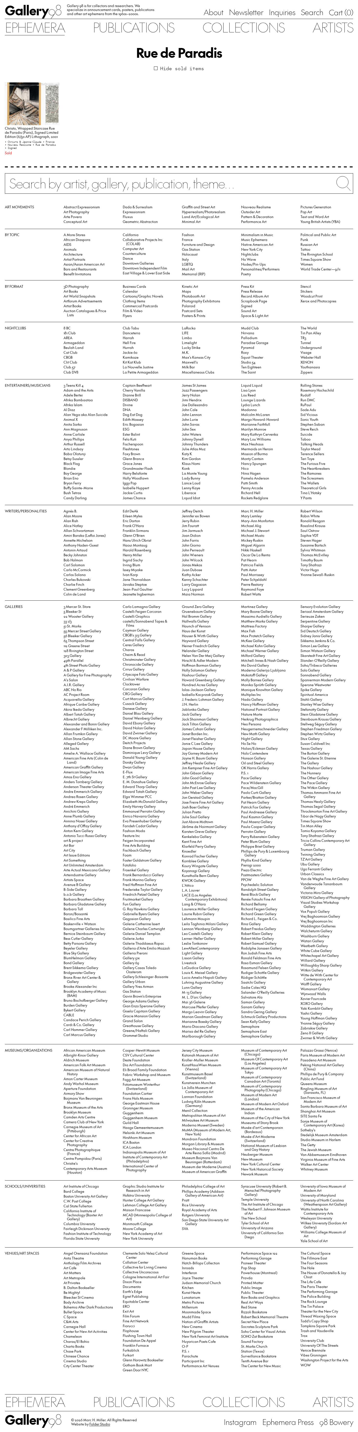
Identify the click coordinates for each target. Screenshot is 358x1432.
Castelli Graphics (136, 616)
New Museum (252, 1159)
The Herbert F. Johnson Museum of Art (265, 1211)
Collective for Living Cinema (145, 1267)
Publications (133, 27)
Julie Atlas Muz (194, 449)
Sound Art (248, 310)
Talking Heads (312, 444)
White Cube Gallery (316, 950)
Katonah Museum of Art (200, 1055)
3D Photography (76, 286)
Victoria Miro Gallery (317, 892)
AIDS (67, 244)
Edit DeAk (130, 511)
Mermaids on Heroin (257, 449)
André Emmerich (77, 806)
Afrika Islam (73, 405)
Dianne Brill (132, 395)
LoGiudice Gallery (196, 967)
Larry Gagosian (194, 584)
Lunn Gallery (192, 987)
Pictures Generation (316, 207)
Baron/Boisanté (76, 914)
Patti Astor (249, 569)
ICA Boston (131, 1142)
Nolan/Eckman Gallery (259, 748)
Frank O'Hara (133, 525)
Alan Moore (73, 516)
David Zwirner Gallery (140, 733)
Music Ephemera (254, 239)
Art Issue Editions (77, 855)
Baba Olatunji (75, 454)
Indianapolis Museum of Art (144, 1152)
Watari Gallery (312, 941)
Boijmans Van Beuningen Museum (83, 1100)
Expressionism (134, 212)
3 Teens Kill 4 (74, 385)
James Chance (134, 498)
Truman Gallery (313, 849)
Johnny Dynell (193, 439)
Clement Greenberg (79, 589)
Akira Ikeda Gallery (79, 709)
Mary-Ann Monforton (257, 521)
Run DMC (308, 400)
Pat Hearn (249, 560)
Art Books (71, 291)
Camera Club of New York (84, 1122)
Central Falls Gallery (139, 640)
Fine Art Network (136, 1321)
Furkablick (131, 1350)
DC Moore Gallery (137, 738)
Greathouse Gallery (138, 1025)
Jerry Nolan (191, 395)
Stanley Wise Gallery (317, 704)
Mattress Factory (254, 626)
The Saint (248, 372)
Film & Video (132, 310)
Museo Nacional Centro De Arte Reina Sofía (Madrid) (204, 1150)
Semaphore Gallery (256, 1036)
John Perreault (193, 550)
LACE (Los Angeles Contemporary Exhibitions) (204, 897)
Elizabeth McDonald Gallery (145, 801)
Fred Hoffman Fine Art (140, 884)
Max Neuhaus (252, 444)
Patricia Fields (252, 565)
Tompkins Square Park (318, 1326)
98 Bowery (336, 1422)
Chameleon (73, 1336)
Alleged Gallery (76, 743)
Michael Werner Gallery (260, 650)
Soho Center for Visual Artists (263, 1331)
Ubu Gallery (310, 864)
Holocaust (190, 254)
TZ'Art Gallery (311, 859)
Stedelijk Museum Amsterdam (324, 1135)
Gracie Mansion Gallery (141, 1016)
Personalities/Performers (260, 269)
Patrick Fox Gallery (256, 807)
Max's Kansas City (196, 357)
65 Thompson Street (79, 640)
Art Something (75, 860)
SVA (185, 1228)
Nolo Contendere (254, 753)
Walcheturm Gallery (316, 931)
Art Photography (76, 212)
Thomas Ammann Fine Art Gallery (321, 794)
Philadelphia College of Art (203, 1186)
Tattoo (305, 249)
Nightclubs (249, 254)
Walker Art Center (315, 1164)
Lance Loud (191, 483)
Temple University (255, 1199)
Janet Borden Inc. (195, 733)
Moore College (134, 1228)
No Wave (248, 259)
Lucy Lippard (192, 589)
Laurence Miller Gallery (200, 909)
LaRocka (189, 328)
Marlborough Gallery (198, 1036)
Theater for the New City (319, 1311)
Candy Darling (75, 498)
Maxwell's (190, 362)
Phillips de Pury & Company (322, 1074)
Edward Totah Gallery (140, 791)
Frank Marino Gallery (139, 879)
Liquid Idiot (191, 498)
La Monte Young (194, 473)
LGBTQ (187, 264)
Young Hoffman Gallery (319, 1018)
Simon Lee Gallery (315, 646)
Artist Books (72, 306)
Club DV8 (71, 372)
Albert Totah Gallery (79, 714)
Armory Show (74, 1093)
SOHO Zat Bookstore (257, 1336)
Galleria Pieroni (135, 953)
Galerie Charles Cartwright (144, 928)
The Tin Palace (312, 1306)
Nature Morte (251, 714)
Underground (311, 347)
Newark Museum (254, 1174)
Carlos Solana (75, 574)
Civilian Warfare (136, 679)
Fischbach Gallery (137, 850)
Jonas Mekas (192, 565)
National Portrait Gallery (260, 709)
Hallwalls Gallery (195, 621)
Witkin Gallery (312, 970)
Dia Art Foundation (137, 1065)
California (131, 234)
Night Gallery (252, 738)
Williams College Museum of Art (323, 1234)
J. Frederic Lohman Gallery (203, 699)
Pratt (185, 1200)
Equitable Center (136, 1301)
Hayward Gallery (195, 640)
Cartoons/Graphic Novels (143, 296)
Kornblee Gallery (195, 861)
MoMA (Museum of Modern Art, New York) (206, 1132)
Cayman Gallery (136, 630)
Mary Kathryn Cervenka (259, 434)
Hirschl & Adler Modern (200, 660)
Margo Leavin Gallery (199, 1011)
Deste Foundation (136, 1060)
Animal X (71, 419)
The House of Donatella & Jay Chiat (323, 1274)
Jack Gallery (191, 714)
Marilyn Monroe (253, 429)
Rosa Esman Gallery (256, 963)
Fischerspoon (133, 444)
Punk (304, 239)
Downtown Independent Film (145, 268)
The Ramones (311, 473)
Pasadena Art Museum (318, 1060)
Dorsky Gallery (134, 762)
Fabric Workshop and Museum (146, 1074)
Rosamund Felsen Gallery (261, 967)
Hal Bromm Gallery (197, 616)
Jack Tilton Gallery (196, 724)
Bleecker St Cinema (79, 1297)
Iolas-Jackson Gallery (199, 689)
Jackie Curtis (132, 492)
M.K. (185, 352)
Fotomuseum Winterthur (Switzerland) (141, 1086)
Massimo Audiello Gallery (261, 616)
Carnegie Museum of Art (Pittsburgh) (83, 1128)
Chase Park (72, 1351)
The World (309, 328)
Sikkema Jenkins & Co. (318, 640)
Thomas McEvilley (315, 555)
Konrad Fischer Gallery (200, 856)
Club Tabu (131, 328)
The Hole (307, 1268)
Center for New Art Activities (85, 1331)
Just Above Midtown (197, 821)
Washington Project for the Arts (324, 1360)
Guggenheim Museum (140, 1117)
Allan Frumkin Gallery (81, 733)
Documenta (132, 1286)
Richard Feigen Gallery (259, 909)
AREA (68, 338)
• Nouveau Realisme (19, 144)
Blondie (69, 468)
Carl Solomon (74, 565)
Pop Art (306, 212)
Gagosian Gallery (137, 918)
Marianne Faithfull (255, 424)
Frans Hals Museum (138, 1098)
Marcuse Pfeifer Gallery (200, 1007)
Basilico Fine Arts (77, 918)
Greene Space (193, 1253)
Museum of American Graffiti (204, 1171)
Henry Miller (132, 555)
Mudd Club (250, 328)
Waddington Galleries (318, 926)
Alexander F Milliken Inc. (83, 729)
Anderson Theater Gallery (84, 786)
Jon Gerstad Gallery (197, 797)
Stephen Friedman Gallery (321, 729)
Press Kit (247, 286)
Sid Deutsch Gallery (316, 631)
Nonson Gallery (253, 758)
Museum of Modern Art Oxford (265, 1104)
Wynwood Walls (313, 993)
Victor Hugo (310, 569)
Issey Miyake (133, 569)
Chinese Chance (76, 1356)
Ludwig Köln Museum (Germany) (199, 1103)
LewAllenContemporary (200, 948)
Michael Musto (252, 535)
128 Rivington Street (79, 650)
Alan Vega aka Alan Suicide (86, 414)
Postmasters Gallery (256, 875)
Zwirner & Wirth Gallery (319, 1038)
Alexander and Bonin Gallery (86, 724)
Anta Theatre (74, 1258)
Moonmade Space (196, 1312)
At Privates (72, 1282)
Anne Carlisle (74, 434)
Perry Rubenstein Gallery (260, 836)
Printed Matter (252, 1282)
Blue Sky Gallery (76, 953)
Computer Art (133, 248)
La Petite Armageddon (140, 372)
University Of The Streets (319, 1345)
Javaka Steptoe (135, 584)
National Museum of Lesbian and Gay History (263, 1147)
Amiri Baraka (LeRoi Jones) (85, 535)
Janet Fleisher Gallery (199, 738)
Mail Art (188, 269)
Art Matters (72, 1272)
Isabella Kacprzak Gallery (202, 694)
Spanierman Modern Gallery (323, 680)
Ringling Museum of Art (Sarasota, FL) (319, 1090)
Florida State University (82, 1238)
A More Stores (74, 234)
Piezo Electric (251, 870)
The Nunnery (311, 773)
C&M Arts (71, 1321)
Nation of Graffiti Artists (200, 1321)
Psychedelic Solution (257, 884)
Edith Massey (133, 419)
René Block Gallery (255, 894)
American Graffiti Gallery (83, 767)
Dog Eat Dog (132, 414)
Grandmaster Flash (138, 468)
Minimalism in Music (257, 234)
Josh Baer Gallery (195, 807)
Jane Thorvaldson (137, 579)
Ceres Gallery (133, 645)
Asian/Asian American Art (84, 264)
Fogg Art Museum (136, 1079)
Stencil (306, 286)
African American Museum (84, 1050)
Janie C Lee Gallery (197, 743)
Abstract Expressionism (82, 207)
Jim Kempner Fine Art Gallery (204, 768)
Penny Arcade (252, 488)
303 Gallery (72, 655)
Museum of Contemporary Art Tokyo (264, 1070)
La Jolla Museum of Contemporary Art (197, 1089)
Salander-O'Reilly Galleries (262, 992)
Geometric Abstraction (140, 221)
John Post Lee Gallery (198, 787)
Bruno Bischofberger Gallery (85, 1000)
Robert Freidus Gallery (258, 928)
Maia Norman (193, 594)
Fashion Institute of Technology (87, 1233)
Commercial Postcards (140, 306)
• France (49, 142)
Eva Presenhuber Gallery (142, 821)
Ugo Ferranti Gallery (316, 869)
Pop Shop (248, 1268)
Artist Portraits (74, 259)
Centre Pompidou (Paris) (83, 1158)
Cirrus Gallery (133, 669)
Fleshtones (131, 449)
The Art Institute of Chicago (262, 1204)
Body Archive (74, 1302)
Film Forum (131, 1316)
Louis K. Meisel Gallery (200, 972)
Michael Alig (251, 525)
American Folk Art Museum (84, 1065)
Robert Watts (251, 594)
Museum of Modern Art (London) (259, 1097)
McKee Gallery (252, 640)
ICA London (132, 1147)
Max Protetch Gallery (257, 636)
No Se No (248, 743)
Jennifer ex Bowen (196, 516)
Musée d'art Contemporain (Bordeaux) (262, 1129)
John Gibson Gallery (198, 773)
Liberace (189, 492)
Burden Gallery (75, 1005)
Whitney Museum (314, 1169)
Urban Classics (312, 874)
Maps (186, 291)
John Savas (190, 424)
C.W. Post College (77, 1201)
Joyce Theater (193, 1278)
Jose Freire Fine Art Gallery (203, 802)
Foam (127, 855)
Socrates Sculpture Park (259, 1326)
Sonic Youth (309, 419)
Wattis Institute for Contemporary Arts (317, 1211)
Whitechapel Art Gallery (320, 955)
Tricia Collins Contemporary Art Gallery (325, 842)
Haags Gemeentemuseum (143, 1127)
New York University (138, 1238)
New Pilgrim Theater (198, 1331)
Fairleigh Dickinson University (87, 1228)
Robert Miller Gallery (257, 938)
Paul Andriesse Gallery (259, 812)
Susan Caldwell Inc (315, 743)
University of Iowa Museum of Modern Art (323, 1188)
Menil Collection (194, 1110)
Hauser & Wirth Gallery (200, 636)
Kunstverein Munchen (199, 1082)
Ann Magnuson (75, 429)
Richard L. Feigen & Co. (259, 918)
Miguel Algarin (253, 545)
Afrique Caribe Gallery (81, 704)
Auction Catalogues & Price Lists (85, 312)
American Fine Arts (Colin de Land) (86, 760)
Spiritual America (314, 694)
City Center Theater (79, 1366)
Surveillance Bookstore (258, 1356)
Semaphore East (254, 1031)
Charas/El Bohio (76, 1341)
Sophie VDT (310, 535)
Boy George (73, 473)
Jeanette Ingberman (138, 594)
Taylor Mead (310, 449)
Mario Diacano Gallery (200, 1026)
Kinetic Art (190, 286)
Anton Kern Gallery (78, 830)
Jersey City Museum (197, 1050)
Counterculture (134, 253)
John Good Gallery (196, 778)
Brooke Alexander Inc (80, 986)
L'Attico (188, 885)
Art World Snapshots (79, 296)
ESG (126, 429)
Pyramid (247, 347)
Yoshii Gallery (311, 1013)
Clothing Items (134, 301)
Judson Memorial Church (201, 1282)
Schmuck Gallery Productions (263, 1016)
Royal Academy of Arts (199, 1210)
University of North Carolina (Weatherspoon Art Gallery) (324, 1202)
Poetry (246, 274)
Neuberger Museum (257, 1154)
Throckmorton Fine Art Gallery (324, 811)
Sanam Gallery (253, 1007)
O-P (185, 1346)
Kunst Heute (191, 1292)
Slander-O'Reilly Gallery (320, 660)
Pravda (247, 1278)
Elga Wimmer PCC (137, 796)
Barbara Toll (73, 909)
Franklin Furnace (136, 1345)
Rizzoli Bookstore (254, 1312)
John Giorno (191, 545)
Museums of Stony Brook (259, 1122)
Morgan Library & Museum (203, 1144)
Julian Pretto (191, 812)
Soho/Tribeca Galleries (319, 665)
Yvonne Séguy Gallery (318, 1023)
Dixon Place (132, 1281)
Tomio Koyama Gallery (318, 830)
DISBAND (130, 400)
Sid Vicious (309, 414)
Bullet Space (73, 1312)
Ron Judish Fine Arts (256, 953)
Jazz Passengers (194, 390)
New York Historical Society (262, 1169)
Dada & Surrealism (137, 207)
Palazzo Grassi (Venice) (319, 1050)
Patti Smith (249, 483)
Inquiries (282, 12)
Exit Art (128, 1311)
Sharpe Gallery (312, 626)
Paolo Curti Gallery (256, 792)
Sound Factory (252, 1341)
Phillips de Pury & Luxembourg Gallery (265, 853)
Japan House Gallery (198, 748)
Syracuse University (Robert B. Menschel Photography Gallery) (264, 1190)
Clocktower (131, 684)
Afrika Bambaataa (78, 400)
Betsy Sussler (73, 458)
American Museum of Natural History (87, 1071)
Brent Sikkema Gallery (81, 967)
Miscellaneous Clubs (198, 372)
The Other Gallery (315, 778)
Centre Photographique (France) (82, 1151)
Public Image (251, 1287)
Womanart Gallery (315, 989)
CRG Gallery (132, 694)
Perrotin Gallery (253, 831)
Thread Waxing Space (318, 1316)
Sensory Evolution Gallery (320, 606)
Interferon (189, 1272)
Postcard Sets (192, 310)
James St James (194, 385)
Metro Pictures (193, 1302)
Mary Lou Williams (256, 439)
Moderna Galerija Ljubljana (263, 670)
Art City (69, 850)
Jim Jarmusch (192, 530)
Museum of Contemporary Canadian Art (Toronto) (261, 1079)
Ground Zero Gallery (198, 606)
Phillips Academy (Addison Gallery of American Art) (203, 1193)
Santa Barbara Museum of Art (324, 1106)
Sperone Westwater (316, 684)
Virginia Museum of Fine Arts (323, 1159)
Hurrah (128, 347)
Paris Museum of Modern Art (323, 1055)
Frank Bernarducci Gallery (143, 875)
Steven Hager (311, 540)
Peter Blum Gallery (255, 841)
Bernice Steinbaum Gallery (84, 933)
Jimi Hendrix (192, 400)
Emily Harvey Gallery (139, 806)
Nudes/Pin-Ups (253, 264)
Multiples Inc (251, 694)
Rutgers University (196, 1215)
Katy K (187, 454)
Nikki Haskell (251, 550)
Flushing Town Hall (137, 1335)
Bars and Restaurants (80, 269)
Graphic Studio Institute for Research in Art (143, 1188)
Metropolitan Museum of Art (204, 1115)
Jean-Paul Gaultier (137, 589)
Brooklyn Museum (77, 1112)
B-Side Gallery (75, 889)
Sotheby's (308, 1130)
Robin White (310, 516)
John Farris (190, 540)
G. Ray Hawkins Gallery (141, 909)
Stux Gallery (310, 738)
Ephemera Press (288, 1422)
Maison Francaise (137, 1210)
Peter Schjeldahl (254, 579)
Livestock (189, 963)
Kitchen (188, 1287)
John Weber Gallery (197, 792)
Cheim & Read (134, 654)
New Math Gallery (255, 733)
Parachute (190, 1356)
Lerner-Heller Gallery (199, 938)
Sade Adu (308, 409)
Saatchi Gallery (253, 982)
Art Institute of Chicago (81, 1186)
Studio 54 (248, 362)
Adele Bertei (73, 395)
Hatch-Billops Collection (201, 1263)
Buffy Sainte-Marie (78, 488)
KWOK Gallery (193, 880)
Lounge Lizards (253, 400)
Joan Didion (191, 535)
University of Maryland (318, 1195)
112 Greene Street (77, 646)
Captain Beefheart (137, 385)
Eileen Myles (132, 516)
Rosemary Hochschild (317, 390)
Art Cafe (70, 1268)
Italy (185, 259)
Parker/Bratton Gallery (258, 797)
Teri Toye (307, 458)
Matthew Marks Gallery (259, 621)
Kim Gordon (191, 458)
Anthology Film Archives (82, 1263)
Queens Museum (314, 1083)
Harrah (128, 338)
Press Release (251, 291)
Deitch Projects (134, 742)
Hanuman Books (194, 1258)
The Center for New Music (261, 1366)
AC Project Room (76, 694)
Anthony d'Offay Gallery (83, 826)
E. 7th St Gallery (135, 777)
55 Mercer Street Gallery (82, 631)
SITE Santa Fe (311, 1116)
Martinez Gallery (254, 606)
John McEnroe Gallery (199, 782)
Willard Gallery (313, 960)
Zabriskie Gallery (314, 1028)
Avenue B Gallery (77, 884)
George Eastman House (141, 1103)
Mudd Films (191, 1317)
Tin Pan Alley (311, 333)
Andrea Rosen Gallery (81, 796)
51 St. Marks (72, 626)
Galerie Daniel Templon (141, 933)
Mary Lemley (251, 516)
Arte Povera (73, 216)
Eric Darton (131, 521)
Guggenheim (133, 1113)
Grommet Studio (135, 1035)
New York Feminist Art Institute (205, 1336)
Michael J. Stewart (255, 530)
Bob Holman (73, 560)
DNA (127, 409)
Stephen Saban (313, 424)
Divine (128, 405)
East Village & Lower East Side (146, 273)
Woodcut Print (311, 296)
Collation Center (135, 1262)
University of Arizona (257, 1228)
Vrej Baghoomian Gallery (320, 916)
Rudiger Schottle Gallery (260, 972)
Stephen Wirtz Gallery (318, 733)
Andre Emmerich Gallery (83, 791)
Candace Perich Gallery (82, 1020)
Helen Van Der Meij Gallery (203, 655)
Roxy (245, 352)
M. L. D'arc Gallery (196, 997)
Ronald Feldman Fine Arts (261, 958)
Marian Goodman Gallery (202, 1016)
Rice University (193, 1205)
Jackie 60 (130, 352)
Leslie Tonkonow (194, 943)
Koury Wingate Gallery (200, 866)
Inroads (188, 1268)
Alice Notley (73, 525)
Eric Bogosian (133, 424)
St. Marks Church (254, 1346)
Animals (70, 249)
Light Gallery (192, 953)
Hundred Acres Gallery (200, 684)
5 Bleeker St (72, 611)
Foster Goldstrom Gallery (142, 860)
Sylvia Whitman (313, 550)
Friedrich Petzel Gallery (141, 894)
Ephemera (35, 27)
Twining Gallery (313, 854)
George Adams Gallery (141, 1001)
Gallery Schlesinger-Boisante (145, 976)
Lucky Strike (191, 347)
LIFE (185, 333)
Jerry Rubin (190, 521)
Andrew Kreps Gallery (81, 801)
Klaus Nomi (191, 463)
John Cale (190, 409)
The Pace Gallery (314, 782)
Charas (128, 649)
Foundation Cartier (137, 1093)
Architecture (73, 254)
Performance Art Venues (200, 1366)
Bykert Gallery (74, 1010)
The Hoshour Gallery (316, 768)
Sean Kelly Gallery (255, 1021)
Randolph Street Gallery (260, 889)
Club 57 (69, 367)
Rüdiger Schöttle (254, 977)
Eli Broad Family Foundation (145, 1069)
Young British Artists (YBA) (320, 221)
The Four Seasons (314, 1263)
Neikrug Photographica (259, 719)
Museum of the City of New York (265, 1117)
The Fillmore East (314, 1258)
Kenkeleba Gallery (196, 836)
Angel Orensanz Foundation (86, 1253)
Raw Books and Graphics (260, 1297)
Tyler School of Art (255, 1223)
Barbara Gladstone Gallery (85, 904)
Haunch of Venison (196, 626)
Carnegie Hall (75, 1326)
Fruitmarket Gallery (138, 899)
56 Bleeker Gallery (78, 636)
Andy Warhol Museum (81, 1083)
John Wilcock (192, 560)
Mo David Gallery (255, 665)
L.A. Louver (191, 890)
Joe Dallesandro (194, 405)
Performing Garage (256, 1258)
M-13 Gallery (192, 992)
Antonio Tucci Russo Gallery (85, 835)
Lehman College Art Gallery (145, 1205)
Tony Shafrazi (311, 565)
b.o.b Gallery (74, 894)
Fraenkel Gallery (136, 870)
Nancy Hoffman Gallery (259, 704)
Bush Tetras (72, 492)
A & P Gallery (74, 670)
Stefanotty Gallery (315, 709)
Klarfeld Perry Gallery (199, 846)
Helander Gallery (195, 650)
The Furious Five (313, 463)
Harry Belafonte (135, 473)
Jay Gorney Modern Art (200, 753)
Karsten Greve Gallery (199, 831)
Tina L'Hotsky (311, 492)
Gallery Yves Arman (138, 986)
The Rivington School (317, 254)
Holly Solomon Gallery (199, 670)
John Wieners (192, 555)
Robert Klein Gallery (257, 933)
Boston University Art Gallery (86, 1196)
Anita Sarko (73, 424)
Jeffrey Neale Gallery (199, 763)
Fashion (188, 234)
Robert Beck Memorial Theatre (264, 1317)
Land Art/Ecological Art (200, 216)
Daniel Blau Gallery (138, 713)
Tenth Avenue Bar (254, 1361)
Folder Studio (99, 1424)
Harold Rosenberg (137, 550)
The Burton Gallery (315, 753)
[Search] (179, 187)
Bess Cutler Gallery (78, 938)
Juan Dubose (192, 569)
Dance (128, 258)
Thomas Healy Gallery (318, 801)
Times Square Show (316, 259)
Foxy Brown (131, 454)
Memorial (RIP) (193, 274)
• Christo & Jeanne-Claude (24, 142)
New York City (252, 249)
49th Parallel (74, 660)
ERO (126, 1306)
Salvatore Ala (252, 997)
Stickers (306, 291)
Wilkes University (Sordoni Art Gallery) (324, 1225)
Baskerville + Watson (80, 924)
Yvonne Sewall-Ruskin (317, 574)
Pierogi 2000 (251, 865)
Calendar (130, 291)
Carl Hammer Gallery (80, 1029)
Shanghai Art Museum (318, 1111)
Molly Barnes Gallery (257, 680)
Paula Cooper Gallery (258, 826)
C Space (70, 1317)
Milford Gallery (253, 655)
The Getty (308, 1145)
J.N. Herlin (190, 704)
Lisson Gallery (193, 958)
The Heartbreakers (315, 468)
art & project (73, 840)
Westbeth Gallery (314, 945)
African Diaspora (77, 239)
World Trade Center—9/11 (320, 269)
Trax (304, 1335)
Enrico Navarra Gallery (141, 816)
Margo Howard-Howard (260, 419)
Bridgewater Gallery (79, 972)
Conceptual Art (75, 221)
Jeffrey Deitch (192, 511)
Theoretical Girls (313, 488)
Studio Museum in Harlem (321, 1139)
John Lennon (192, 414)
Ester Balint (131, 434)
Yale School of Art (314, 1241)
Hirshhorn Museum (137, 1137)
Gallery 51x (131, 958)
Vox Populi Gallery (315, 911)
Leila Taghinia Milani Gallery (205, 924)
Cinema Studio (75, 1361)
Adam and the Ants (79, 390)
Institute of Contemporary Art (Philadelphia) (145, 1159)
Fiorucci (129, 1326)
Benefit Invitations (77, 274)
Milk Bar (188, 367)
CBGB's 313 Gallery (137, 635)
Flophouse (131, 1330)
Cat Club (70, 352)
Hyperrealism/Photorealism (203, 212)
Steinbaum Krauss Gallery (321, 719)
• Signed (11, 148)
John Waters (191, 434)
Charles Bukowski (77, 579)
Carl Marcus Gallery (79, 1034)
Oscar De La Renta (255, 555)
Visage (306, 352)
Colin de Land (75, 594)
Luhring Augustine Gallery (202, 982)
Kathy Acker (191, 574)
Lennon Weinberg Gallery (202, 928)
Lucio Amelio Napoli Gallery (204, 977)
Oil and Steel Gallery (257, 763)
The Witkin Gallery (315, 787)
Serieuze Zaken (313, 616)
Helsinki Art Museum (139, 1132)
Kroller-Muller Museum (200, 1060)
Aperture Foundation (80, 1088)
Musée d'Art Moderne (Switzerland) (258, 1138)
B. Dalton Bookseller (79, 1287)
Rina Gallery (251, 924)
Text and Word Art (315, 216)
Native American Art (257, 244)
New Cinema (192, 1326)
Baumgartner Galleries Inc (84, 928)
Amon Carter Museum (81, 1078)
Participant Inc (193, 1361)
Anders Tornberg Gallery (83, 781)
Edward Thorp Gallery (140, 786)
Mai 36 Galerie (193, 1002)
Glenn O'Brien (134, 535)
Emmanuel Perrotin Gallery (144, 811)
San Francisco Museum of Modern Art (320, 1099)
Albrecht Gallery (76, 719)
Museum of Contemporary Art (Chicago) (264, 1052)
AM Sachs (71, 748)
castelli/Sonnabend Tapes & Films (145, 623)
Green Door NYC (136, 1370)
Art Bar (69, 845)
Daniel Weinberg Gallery (142, 718)
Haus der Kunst (193, 631)
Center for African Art (80, 1136)
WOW (306, 1365)
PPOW (246, 879)
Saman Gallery (253, 1002)
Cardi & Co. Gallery (79, 1024)
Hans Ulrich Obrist (137, 540)
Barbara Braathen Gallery (84, 899)
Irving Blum (131, 565)
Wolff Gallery (311, 984)
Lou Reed (248, 395)
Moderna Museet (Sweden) (203, 1125)
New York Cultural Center (260, 1164)
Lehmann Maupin (196, 918)
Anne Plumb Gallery (79, 816)
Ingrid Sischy (133, 560)
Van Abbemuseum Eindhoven (324, 1154)
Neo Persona (251, 724)
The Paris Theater (314, 1286)
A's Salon (71, 680)
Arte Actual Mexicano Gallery (87, 870)
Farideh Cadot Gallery (140, 826)
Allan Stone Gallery (79, 738)
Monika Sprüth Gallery (258, 684)
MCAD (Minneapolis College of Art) (147, 1217)
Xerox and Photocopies (318, 301)
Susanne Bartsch (313, 545)
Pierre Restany (252, 584)
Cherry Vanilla (134, 390)
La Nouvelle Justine (138, 367)
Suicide (306, 434)
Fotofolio (129, 865)
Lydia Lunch (250, 405)
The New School (253, 1218)
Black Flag (72, 463)
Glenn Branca (133, 458)
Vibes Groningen (314, 1355)
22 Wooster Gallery (79, 616)
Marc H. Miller (252, 511)
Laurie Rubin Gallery (198, 914)
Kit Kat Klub (132, 362)
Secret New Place (254, 1321)
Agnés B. (70, 511)
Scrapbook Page (254, 301)
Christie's (71, 1163)
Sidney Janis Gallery (316, 636)
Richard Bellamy (254, 904)
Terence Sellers (312, 454)
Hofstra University (136, 1195)
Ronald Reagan (313, 521)
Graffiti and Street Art (198, 207)
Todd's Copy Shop (315, 1321)
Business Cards (134, 286)
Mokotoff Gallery (254, 675)
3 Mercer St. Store (77, 606)
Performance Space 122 (259, 1253)
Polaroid (188, 306)
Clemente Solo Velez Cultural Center (145, 1255)
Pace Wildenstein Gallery (261, 782)
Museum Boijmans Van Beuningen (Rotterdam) (202, 1159)
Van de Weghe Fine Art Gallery (325, 878)
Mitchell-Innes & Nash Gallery (264, 660)
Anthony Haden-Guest (81, 545)
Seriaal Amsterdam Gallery (322, 611)
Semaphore (250, 1026)
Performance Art (253, 221)
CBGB (68, 357)
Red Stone (249, 1307)
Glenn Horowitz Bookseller (143, 1360)
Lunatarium (191, 1297)
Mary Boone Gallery (256, 611)
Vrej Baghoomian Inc (317, 921)
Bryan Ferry (72, 483)
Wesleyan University (316, 1218)
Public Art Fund (312, 1078)
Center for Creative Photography (78, 1142)
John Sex (189, 429)
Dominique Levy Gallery (141, 752)
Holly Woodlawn (136, 478)
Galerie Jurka (133, 938)
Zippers (306, 372)
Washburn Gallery (315, 936)
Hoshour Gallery (194, 675)
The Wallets (310, 483)
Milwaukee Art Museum (200, 1120)
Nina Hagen (251, 473)
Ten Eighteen (251, 367)
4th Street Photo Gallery (82, 665)
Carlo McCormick (77, 569)
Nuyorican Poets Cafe (199, 1341)
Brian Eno (71, 478)
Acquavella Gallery (79, 699)
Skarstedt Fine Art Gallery (320, 655)
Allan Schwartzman (79, 530)
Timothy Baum (312, 560)
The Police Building (315, 1296)
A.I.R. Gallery (74, 684)
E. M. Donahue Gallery (140, 781)
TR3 (303, 338)
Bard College (74, 1191)
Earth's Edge (132, 1291)
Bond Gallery (74, 963)
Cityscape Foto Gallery (140, 674)
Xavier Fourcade (313, 998)
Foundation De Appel (139, 1340)
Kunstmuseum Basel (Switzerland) (197, 1076)
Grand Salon (133, 1021)
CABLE (69, 1015)
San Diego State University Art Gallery (205, 1222)
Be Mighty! (72, 1292)
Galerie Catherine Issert (141, 924)
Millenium (190, 1307)
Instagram (240, 1422)
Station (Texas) (252, 1351)
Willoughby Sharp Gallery (321, 965)
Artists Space (74, 879)
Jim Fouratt (190, 525)
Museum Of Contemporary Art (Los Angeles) (264, 1061)
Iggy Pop (130, 483)
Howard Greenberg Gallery (203, 680)
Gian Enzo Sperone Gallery (144, 1006)
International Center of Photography (140, 1168)
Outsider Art (250, 212)
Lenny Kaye (191, 488)
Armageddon (74, 342)
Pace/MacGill (252, 787)
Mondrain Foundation (199, 1139)
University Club (312, 1340)
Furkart (128, 1355)
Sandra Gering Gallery (259, 1011)
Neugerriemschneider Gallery (264, 729)
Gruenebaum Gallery (198, 611)
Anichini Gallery (76, 811)
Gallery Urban (134, 981)
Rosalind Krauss (313, 525)
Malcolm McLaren (255, 414)
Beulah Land (74, 347)
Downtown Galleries (138, 263)
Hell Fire (129, 342)
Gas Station (191, 249)
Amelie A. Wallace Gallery (84, 753)
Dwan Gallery (133, 767)
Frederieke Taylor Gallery (142, 889)
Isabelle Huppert (136, 488)
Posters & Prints (193, 315)
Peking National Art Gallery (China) (322, 1067)
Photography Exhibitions (201, 301)
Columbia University (79, 1223)
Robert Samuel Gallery (258, 943)
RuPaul (306, 405)
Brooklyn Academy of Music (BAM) (85, 993)
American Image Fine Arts (84, 772)
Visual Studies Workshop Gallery (320, 904)
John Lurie (190, 419)
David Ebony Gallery (139, 723)
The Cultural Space (315, 1253)
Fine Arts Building (136, 845)
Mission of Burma (254, 454)
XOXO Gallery (312, 1003)
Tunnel (306, 342)
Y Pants (306, 498)
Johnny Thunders (195, 444)
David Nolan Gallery (139, 728)
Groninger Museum (138, 1108)
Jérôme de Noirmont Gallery (204, 826)
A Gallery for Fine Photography (88, 675)
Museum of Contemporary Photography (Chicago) (261, 1088)
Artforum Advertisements (83, 301)
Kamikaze (131, 357)
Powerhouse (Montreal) (259, 1272)
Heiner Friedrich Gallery (200, 646)
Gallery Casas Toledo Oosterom (139, 969)
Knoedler (189, 851)
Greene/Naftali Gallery (141, 1030)
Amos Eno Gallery (77, 777)
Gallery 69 (131, 963)
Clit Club (70, 362)
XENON (307, 362)
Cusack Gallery (135, 703)
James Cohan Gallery (199, 729)
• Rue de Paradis (44, 144)
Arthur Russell (74, 444)
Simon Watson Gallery (318, 650)
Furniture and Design (198, 244)
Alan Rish (71, 521)
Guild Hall (131, 1122)
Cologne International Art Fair (146, 1277)
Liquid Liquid (251, 385)
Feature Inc (131, 835)
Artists (332, 27)
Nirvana (247, 333)
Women (307, 264)
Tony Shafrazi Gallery (317, 835)
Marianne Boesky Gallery (201, 1021)
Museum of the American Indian (260, 1110)
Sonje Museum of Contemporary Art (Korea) (323, 1123)
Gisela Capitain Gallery (141, 1011)
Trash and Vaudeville (317, 1330)
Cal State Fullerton (78, 1206)
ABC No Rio (73, 689)
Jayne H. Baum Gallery (199, 758)
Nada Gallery (252, 699)
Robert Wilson (311, 511)
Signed (246, 306)
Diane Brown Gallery (139, 747)
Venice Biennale (313, 1350)
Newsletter (246, 12)
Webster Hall (311, 357)
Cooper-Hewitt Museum (141, 1050)
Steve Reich (309, 429)
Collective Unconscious (141, 1272)
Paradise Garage (254, 342)
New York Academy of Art (142, 1233)
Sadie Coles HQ (253, 987)
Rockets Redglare (254, 498)
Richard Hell (250, 492)
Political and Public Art (318, 234)
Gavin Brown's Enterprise (142, 996)
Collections (243, 27)
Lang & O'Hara (194, 904)
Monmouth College (138, 1223)
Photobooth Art (193, 296)
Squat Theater (252, 357)
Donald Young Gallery (140, 757)
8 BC (67, 328)
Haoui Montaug (135, 545)
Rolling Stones (311, 385)
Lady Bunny (191, 478)
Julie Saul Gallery (195, 817)
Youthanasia (310, 367)
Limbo (187, 338)
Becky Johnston (75, 555)
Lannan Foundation (197, 1096)
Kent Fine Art (192, 841)
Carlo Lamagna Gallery (141, 606)
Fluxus (128, 216)
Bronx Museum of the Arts (83, 1107)
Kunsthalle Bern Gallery (200, 875)
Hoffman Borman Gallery (201, 665)
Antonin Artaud (75, 550)
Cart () (341, 12)
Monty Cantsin (252, 458)
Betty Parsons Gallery (80, 943)
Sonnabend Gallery (316, 675)
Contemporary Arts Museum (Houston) (85, 1170)
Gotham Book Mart (137, 1365)
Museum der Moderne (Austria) (206, 1166)
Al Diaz (69, 409)
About (213, 12)
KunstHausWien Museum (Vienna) (201, 1067)
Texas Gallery (311, 748)
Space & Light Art (254, 315)
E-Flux (128, 772)
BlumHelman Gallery (80, 958)
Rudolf (306, 395)
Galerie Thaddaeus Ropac (143, 943)
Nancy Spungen (253, 463)
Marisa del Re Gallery (199, 1031)
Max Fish (248, 631)
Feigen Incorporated (139, 840)
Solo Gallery (310, 670)
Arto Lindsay (73, 449)
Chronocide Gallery (138, 664)
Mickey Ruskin (252, 540)
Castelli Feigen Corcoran (142, 611)
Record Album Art (255, 296)
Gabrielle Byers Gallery (141, 914)
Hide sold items (182, 68)
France (187, 239)
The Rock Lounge (314, 1301)
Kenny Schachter (195, 579)
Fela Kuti (129, 439)
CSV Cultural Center (138, 1055)
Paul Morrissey (252, 574)
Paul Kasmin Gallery (257, 817)
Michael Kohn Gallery (258, 646)
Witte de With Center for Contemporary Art (319, 977)
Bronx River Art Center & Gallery (82, 979)
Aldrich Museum (76, 1060)
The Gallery (310, 763)
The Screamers (312, 478)
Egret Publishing (135, 1296)
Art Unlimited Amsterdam (83, 865)
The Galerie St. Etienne (318, 758)
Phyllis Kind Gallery (256, 860)
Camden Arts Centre (79, 1117)
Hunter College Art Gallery (143, 1200)
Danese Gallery (135, 708)
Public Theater (252, 1292)
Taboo (306, 439)
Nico (245, 468)
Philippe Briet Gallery (257, 846)
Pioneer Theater (253, 1263)
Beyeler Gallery (76, 948)
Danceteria (131, 333)
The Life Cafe (311, 1281)
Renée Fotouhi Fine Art (258, 899)
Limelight (189, 342)
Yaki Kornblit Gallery (317, 1008)
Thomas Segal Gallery (318, 806)
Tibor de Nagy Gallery (318, 816)
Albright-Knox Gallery (81, 1055)
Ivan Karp (130, 574)
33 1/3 (68, 621)
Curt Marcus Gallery (138, 698)
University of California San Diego (262, 1234)
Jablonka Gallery (195, 709)
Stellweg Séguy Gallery (319, 724)
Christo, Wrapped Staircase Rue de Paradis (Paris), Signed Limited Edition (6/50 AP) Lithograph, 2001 (31, 132)
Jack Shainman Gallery (200, 719)
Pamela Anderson (255, 478)
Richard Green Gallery (258, 914)
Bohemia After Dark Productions (88, 1307)
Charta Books (74, 1346)
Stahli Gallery (311, 699)
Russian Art (309, 244)
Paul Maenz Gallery (256, 821)
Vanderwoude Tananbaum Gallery (321, 886)
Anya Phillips (74, 439)
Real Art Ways (252, 1302)
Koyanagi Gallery (196, 870)
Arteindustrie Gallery (80, 875)
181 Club (70, 333)
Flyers (127, 315)
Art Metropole (74, 1278)
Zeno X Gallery (312, 1033)
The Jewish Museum (316, 1149)
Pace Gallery (251, 778)
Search (312, 12)
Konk (186, 468)
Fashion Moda (134, 830)
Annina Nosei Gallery (80, 821)
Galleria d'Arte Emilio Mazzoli (146, 948)
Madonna (249, 409)
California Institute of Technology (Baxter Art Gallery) (83, 1215)
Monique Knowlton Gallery (262, 689)
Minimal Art (191, 221)
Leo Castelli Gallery (197, 933)
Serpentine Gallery (315, 621)
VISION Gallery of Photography (325, 897)
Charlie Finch (74, 584)
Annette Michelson (78, 540)
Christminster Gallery (139, 659)
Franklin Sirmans (136, 530)
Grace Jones (132, 463)
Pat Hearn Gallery (255, 802)
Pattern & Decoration (257, 216)
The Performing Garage (319, 1291)
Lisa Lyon (248, 390)
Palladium (249, 338)
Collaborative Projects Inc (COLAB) (143, 241)
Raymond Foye (252, 589)
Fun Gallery (132, 904)
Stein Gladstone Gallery (319, 714)
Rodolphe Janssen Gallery (261, 948)
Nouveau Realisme (256, 207)
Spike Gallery (311, 689)
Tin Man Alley (311, 826)
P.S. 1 (244, 773)
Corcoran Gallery (136, 689)
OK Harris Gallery (255, 768)
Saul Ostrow (310, 530)
